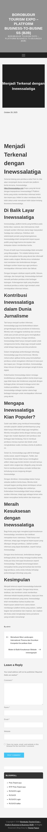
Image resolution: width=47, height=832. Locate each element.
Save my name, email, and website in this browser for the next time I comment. (23, 745)
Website (7, 731)
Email (7, 719)
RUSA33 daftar (15, 803)
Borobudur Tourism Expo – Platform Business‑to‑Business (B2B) (23, 24)
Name (7, 707)
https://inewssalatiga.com (14, 188)
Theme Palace (33, 828)
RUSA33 (12, 795)
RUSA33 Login (15, 791)
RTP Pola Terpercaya (17, 787)
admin (8, 626)
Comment (8, 680)
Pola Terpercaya (15, 783)
